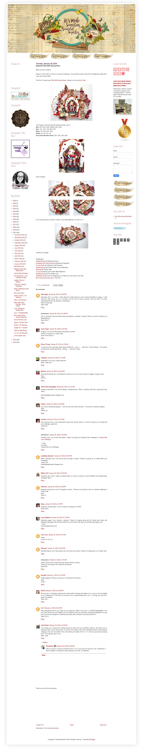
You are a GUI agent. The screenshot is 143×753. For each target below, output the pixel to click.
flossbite (43, 575)
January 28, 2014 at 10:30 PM (57, 294)
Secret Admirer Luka (20, 319)
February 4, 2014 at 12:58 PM (54, 590)
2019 (14, 219)
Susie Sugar (45, 329)
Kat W (43, 590)
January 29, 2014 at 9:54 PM (63, 456)
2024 (14, 206)
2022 (14, 211)
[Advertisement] (71, 706)
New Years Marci (19, 293)
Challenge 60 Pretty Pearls (45, 263)
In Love (38, 271)
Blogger (93, 739)
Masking (38, 269)
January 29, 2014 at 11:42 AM (66, 387)
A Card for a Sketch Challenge (20, 285)
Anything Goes (41, 261)
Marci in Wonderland (20, 300)
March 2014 (18, 259)
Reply (42, 307)
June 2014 (18, 251)
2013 (14, 339)
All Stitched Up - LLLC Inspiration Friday (21, 276)
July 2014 (18, 248)
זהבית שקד (44, 535)
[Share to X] (58, 285)
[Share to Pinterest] (62, 285)
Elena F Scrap (45, 344)
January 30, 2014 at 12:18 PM (57, 486)
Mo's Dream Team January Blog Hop (20, 316)
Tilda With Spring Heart (58, 80)
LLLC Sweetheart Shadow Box (19, 309)
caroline (43, 419)
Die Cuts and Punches (43, 278)
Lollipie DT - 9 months (20, 327)
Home (72, 725)
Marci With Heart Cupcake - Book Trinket (19, 304)
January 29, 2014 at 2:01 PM (55, 419)
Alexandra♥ (49, 646)
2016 (14, 227)
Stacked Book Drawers (21, 273)
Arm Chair (82, 80)
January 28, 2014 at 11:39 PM (58, 313)
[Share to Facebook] (60, 285)
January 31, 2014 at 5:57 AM (57, 535)
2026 (14, 200)
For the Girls (40, 265)
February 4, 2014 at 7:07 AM (58, 560)
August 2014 (19, 245)
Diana (43, 504)
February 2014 (19, 261)
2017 (14, 224)
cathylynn (44, 358)
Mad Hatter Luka (19, 266)
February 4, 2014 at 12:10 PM (56, 575)
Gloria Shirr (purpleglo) (48, 387)
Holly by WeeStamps (20, 330)
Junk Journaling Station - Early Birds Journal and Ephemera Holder (122, 83)
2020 (14, 216)
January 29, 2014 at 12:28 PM (55, 404)
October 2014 (19, 240)
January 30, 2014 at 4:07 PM (54, 504)
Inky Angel (44, 294)
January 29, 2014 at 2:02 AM (58, 329)
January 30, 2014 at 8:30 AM (58, 473)
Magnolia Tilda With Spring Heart (20, 269)
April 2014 (18, 256)
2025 (14, 203)
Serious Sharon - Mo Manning (20, 296)
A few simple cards (20, 335)
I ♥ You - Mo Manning (20, 333)
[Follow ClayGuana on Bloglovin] (119, 229)
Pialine (43, 404)
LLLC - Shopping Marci (21, 313)
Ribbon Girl (44, 473)
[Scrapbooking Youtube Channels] (124, 141)
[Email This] (54, 285)
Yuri (42, 608)
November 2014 (20, 237)
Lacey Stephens (46, 517)
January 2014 (19, 264)
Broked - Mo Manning (20, 325)
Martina (43, 371)
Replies (45, 642)
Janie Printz (45, 625)
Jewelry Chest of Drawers (19, 281)
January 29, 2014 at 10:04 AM (55, 371)
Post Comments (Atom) (51, 728)
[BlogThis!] (56, 285)
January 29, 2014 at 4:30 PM (58, 435)
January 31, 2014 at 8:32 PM (56, 548)
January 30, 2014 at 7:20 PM (60, 517)
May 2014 (18, 253)
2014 (14, 232)
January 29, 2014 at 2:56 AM (59, 344)
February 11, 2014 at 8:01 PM (53, 608)
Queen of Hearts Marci (21, 322)
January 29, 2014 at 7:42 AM (56, 358)
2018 (14, 222)
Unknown (44, 486)
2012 (14, 342)
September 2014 (20, 243)
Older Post (103, 725)
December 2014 (20, 235)
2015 (14, 230)
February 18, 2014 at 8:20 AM (58, 625)
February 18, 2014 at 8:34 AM (66, 646)
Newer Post (39, 725)
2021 (14, 214)
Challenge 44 (40, 276)
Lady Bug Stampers (47, 456)
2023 (14, 208)
